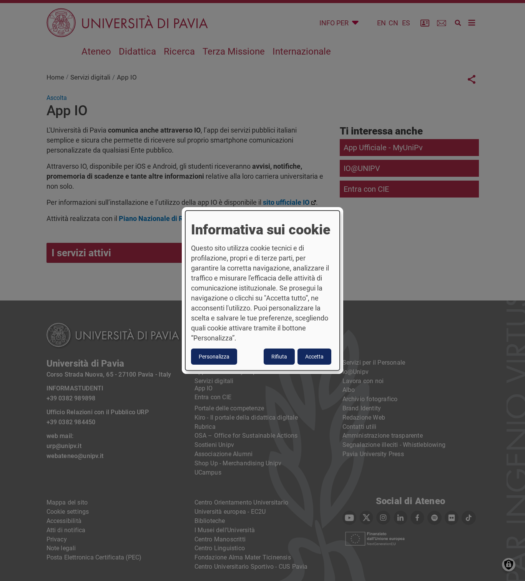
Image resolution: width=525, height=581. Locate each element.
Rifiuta (279, 357)
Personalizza (214, 357)
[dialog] (262, 290)
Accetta (314, 357)
